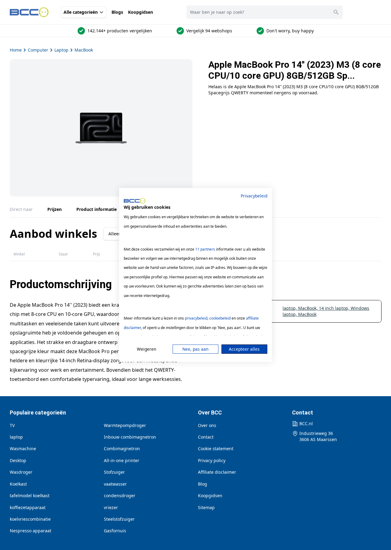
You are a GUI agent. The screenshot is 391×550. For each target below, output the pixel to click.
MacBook (84, 50)
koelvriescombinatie (30, 519)
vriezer (111, 507)
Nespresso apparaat (30, 531)
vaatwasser (115, 484)
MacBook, (308, 308)
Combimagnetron (122, 448)
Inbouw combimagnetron (130, 437)
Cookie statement (215, 448)
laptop (16, 437)
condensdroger (119, 495)
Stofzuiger (114, 472)
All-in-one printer (121, 460)
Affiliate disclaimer (217, 472)
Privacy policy (211, 460)
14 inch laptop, (335, 308)
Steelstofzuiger (119, 519)
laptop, (290, 308)
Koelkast (18, 484)
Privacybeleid (254, 196)
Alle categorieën (81, 12)
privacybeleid (196, 318)
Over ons (207, 425)
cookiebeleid (220, 318)
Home (16, 50)
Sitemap (206, 507)
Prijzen (54, 209)
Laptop (61, 50)
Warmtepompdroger (125, 425)
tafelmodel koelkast (29, 495)
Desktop (18, 460)
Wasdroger (21, 472)
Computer (38, 50)
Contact (206, 437)
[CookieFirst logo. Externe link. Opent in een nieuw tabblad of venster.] (134, 201)
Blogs (117, 12)
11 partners (205, 248)
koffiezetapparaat (28, 507)
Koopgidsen (140, 12)
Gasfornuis (115, 531)
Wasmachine (23, 448)
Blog (202, 484)
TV (12, 425)
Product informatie (96, 209)
